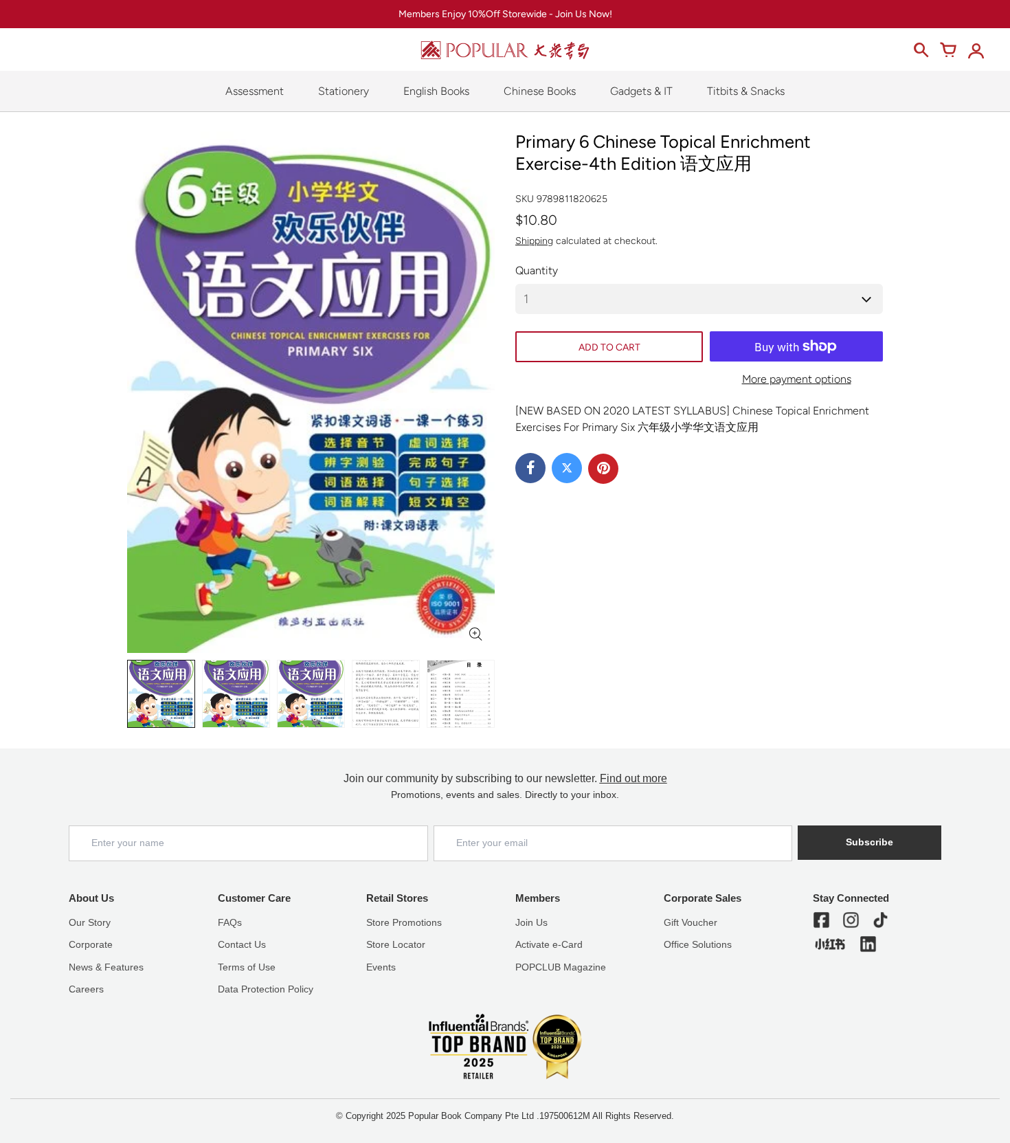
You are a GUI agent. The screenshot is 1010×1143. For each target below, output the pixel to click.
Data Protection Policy (265, 989)
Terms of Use (247, 967)
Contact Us (242, 944)
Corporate (91, 944)
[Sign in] (975, 50)
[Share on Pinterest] (603, 469)
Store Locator (395, 944)
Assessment (254, 91)
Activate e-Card (549, 944)
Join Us (531, 922)
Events (381, 967)
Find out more (633, 778)
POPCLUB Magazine (560, 967)
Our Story (90, 922)
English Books (436, 91)
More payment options (796, 379)
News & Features (106, 967)
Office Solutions (698, 944)
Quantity (536, 270)
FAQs (230, 922)
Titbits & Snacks (746, 91)
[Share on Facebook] (530, 468)
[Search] (920, 50)
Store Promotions (404, 922)
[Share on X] (567, 468)
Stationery (343, 91)
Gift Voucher (690, 922)
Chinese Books (540, 91)
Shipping (534, 241)
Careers (86, 989)
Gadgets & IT (641, 91)
